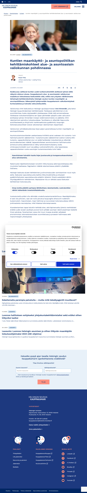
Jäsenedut (16, 463)
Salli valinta (43, 264)
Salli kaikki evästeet (68, 264)
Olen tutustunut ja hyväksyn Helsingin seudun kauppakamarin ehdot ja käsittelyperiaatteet (42, 376)
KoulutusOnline (41, 463)
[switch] (34, 252)
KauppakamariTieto (42, 457)
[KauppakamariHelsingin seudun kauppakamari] (10, 6)
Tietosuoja (15, 491)
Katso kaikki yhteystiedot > (39, 425)
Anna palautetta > (35, 429)
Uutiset (22, 13)
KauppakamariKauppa (43, 453)
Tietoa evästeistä (26, 491)
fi (5, 2)
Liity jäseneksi (60, 6)
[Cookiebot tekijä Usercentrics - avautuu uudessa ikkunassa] (73, 227)
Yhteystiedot (17, 453)
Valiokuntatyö (26, 54)
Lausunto (12, 311)
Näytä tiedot (73, 258)
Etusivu (6, 13)
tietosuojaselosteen (63, 375)
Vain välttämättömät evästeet (18, 264)
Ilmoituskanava (53, 491)
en (9, 2)
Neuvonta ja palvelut (20, 460)
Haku (78, 2)
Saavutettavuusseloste (40, 491)
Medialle (15, 467)
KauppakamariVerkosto (43, 460)
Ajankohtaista (14, 13)
